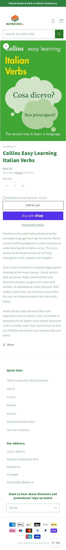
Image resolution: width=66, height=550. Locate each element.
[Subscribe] (55, 508)
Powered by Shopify (41, 543)
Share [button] (10, 344)
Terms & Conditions (18, 430)
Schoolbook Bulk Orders (21, 421)
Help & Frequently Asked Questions (27, 380)
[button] (53, 21)
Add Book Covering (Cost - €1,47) (26, 198)
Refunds (11, 405)
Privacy (11, 396)
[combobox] (33, 34)
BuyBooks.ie (28, 543)
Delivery (19, 172)
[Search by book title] (59, 34)
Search (11, 388)
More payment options (33, 224)
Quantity (7, 178)
